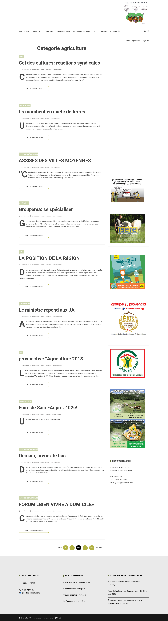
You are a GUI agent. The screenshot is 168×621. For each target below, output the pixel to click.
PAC (21, 352)
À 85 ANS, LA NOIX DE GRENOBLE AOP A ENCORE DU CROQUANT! (125, 602)
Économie (103, 31)
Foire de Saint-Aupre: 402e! (48, 407)
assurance (23, 203)
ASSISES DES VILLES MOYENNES (55, 160)
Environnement (63, 31)
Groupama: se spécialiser (46, 209)
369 (92, 548)
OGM (21, 56)
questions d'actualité (28, 154)
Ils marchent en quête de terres (52, 111)
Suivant (99, 548)
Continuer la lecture (34, 89)
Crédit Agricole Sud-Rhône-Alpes (76, 582)
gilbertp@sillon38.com (31, 593)
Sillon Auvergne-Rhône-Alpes (126, 575)
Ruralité (36, 31)
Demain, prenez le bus (42, 455)
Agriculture (24, 31)
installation (24, 105)
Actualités (115, 31)
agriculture (24, 303)
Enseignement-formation (84, 31)
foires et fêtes (25, 401)
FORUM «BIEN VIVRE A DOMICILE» (56, 504)
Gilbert (59, 69)
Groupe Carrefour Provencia (74, 595)
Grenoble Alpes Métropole (74, 588)
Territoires (48, 31)
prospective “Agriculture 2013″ (52, 358)
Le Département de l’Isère (74, 601)
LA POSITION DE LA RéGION (49, 258)
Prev (60, 548)
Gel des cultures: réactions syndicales (59, 63)
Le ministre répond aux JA (47, 310)
